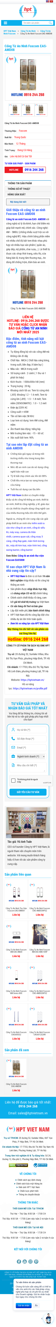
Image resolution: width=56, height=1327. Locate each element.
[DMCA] (18, 1165)
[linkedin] (30, 1261)
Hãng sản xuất (17, 194)
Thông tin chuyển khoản (28, 1194)
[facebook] (19, 1261)
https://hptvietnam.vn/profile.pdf (30, 688)
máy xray (14, 532)
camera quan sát (20, 536)
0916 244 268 (34, 170)
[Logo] (28, 11)
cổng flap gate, (19, 541)
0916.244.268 (30, 321)
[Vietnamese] (51, 1)
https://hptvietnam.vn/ (32, 679)
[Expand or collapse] (46, 202)
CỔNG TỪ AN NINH (34, 328)
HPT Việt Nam (13, 495)
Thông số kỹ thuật (19, 188)
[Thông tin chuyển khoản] (5, 23)
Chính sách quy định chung (28, 1180)
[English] (47, 1)
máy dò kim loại (18, 545)
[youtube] (25, 1261)
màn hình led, (34, 545)
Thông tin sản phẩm (20, 183)
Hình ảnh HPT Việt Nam (28, 1187)
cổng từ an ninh (23, 528)
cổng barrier (26, 550)
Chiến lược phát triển (28, 1191)
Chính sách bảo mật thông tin (28, 1183)
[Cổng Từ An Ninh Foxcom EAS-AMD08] (15, 109)
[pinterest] (36, 1261)
